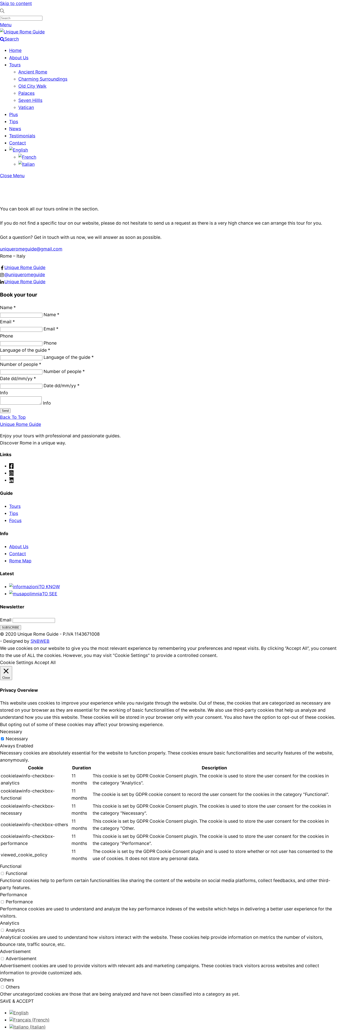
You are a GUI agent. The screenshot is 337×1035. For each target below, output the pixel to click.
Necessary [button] (11, 731)
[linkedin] (11, 480)
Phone (6, 336)
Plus (13, 114)
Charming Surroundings (42, 79)
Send (5, 410)
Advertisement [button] (15, 951)
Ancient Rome (32, 72)
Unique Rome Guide (24, 267)
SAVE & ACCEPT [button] (17, 1001)
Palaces (26, 93)
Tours (15, 65)
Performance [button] (13, 894)
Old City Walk (32, 86)
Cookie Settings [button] (16, 662)
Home (15, 50)
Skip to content (16, 3)
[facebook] (11, 466)
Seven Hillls (30, 100)
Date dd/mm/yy (18, 378)
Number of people (20, 364)
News (15, 128)
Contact (17, 143)
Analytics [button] (9, 923)
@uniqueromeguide (24, 274)
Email (5, 620)
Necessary (17, 738)
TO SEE (49, 593)
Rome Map (20, 561)
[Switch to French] (27, 157)
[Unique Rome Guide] (22, 32)
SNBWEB (40, 641)
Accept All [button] (45, 662)
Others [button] (7, 980)
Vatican (26, 107)
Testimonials (22, 136)
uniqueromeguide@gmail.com (31, 249)
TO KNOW (49, 586)
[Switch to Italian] (26, 164)
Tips (13, 121)
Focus (15, 520)
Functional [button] (11, 866)
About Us (18, 57)
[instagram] (11, 473)
